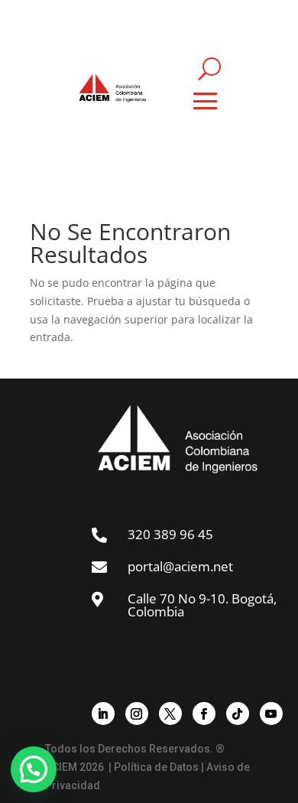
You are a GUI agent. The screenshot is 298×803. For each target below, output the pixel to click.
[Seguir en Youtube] (271, 713)
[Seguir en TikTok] (237, 713)
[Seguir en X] (170, 713)
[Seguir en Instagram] (136, 713)
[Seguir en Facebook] (204, 713)
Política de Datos (156, 767)
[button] (34, 769)
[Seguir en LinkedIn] (103, 713)
